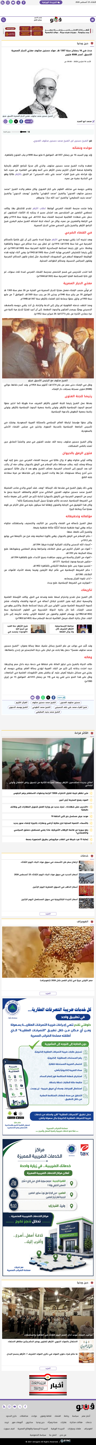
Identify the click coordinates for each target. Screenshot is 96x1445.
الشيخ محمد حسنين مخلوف (44, 702)
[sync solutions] (65, 1442)
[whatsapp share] (11, 121)
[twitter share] (16, 121)
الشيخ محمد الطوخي (41, 707)
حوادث (34, 1416)
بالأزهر (18, 174)
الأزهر (54, 239)
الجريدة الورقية (50, 2)
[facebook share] (21, 121)
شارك (27, 121)
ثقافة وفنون (45, 1416)
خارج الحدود (11, 1416)
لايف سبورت (9, 1429)
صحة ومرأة (52, 1422)
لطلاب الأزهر (39, 208)
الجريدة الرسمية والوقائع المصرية (33, 1429)
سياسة (75, 1416)
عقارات (63, 1422)
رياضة (66, 1416)
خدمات (89, 1422)
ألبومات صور (17, 1422)
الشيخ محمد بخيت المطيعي (48, 712)
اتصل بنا (52, 1435)
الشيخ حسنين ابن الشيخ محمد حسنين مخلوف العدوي (61, 141)
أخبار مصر (86, 1416)
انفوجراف (88, 1429)
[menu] (92, 19)
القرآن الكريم (21, 702)
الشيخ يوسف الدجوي (18, 707)
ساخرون (29, 1422)
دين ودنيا (40, 1422)
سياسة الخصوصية (38, 1435)
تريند (6, 1422)
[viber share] (32, 698)
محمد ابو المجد (84, 121)
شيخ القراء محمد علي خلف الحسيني (71, 707)
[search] (3, 19)
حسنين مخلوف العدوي (70, 702)
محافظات (24, 1416)
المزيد (48, 913)
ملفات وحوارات (74, 1429)
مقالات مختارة (76, 1422)
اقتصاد (57, 1416)
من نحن (63, 1435)
